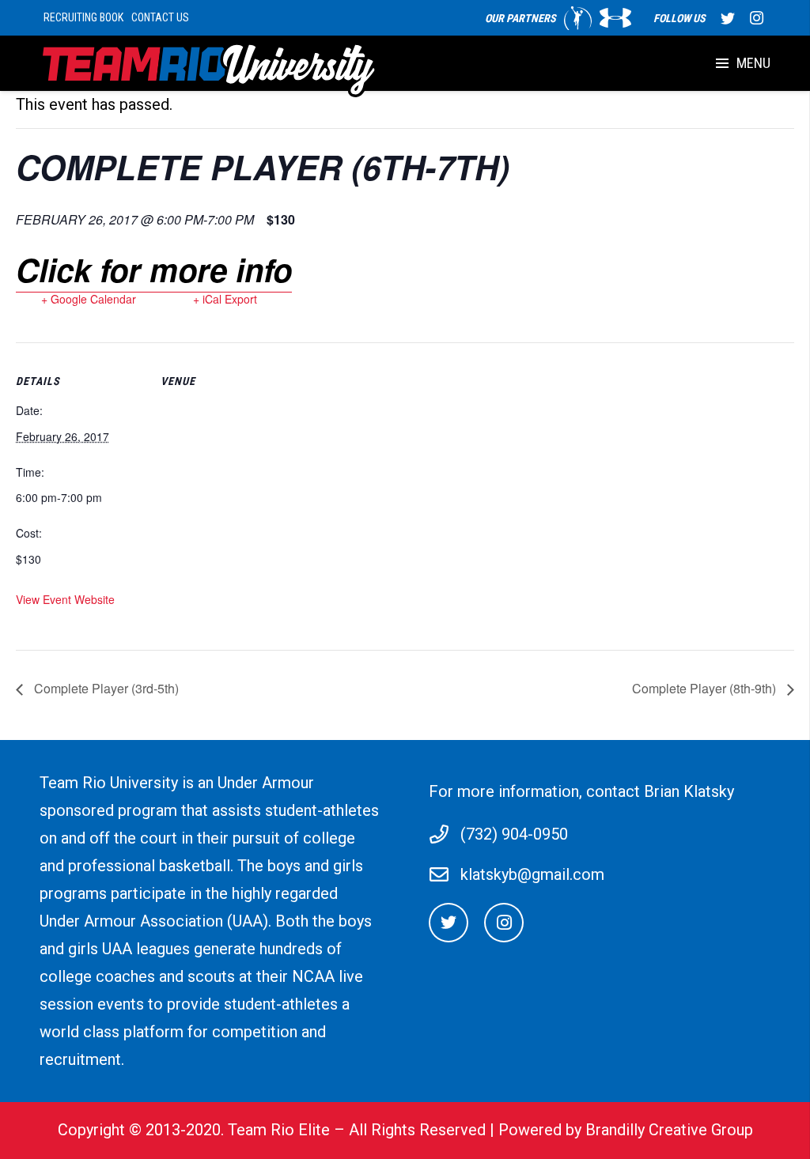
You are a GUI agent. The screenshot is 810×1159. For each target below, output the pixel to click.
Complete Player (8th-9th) (705, 688)
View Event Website (65, 599)
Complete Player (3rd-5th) (105, 688)
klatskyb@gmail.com (532, 874)
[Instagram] (756, 18)
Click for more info (154, 269)
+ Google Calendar (88, 299)
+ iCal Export (225, 299)
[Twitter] (727, 18)
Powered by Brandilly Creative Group (625, 1129)
